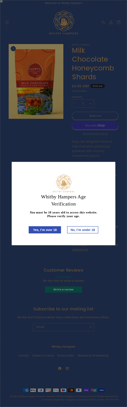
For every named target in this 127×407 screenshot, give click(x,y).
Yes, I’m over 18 (45, 229)
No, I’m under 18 (83, 229)
